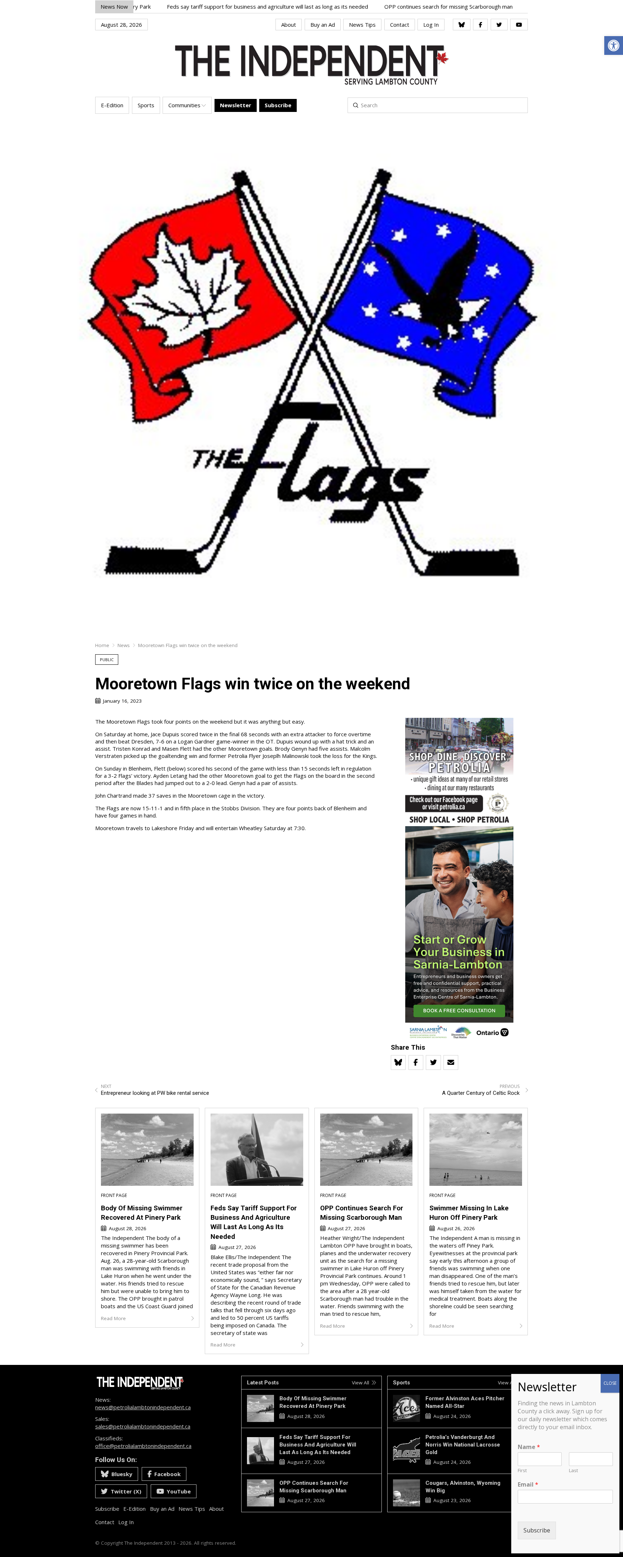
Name (529, 1447)
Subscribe (536, 1530)
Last (573, 1470)
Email (528, 1484)
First (522, 1470)
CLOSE (610, 1383)
